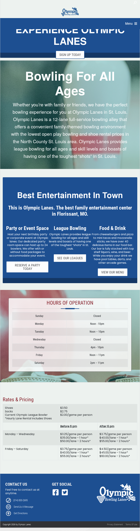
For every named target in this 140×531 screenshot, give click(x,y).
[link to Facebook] (56, 492)
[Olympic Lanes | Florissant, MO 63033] (70, 11)
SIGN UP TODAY (70, 55)
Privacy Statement (115, 524)
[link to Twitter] (65, 492)
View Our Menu (112, 272)
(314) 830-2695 (20, 500)
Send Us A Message (23, 506)
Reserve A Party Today (27, 267)
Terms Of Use (131, 524)
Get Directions (21, 513)
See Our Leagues (70, 258)
